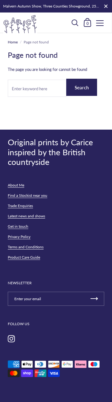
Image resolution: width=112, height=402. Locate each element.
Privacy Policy (19, 236)
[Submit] (94, 299)
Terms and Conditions (26, 247)
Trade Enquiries (20, 205)
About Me (16, 185)
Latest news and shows (26, 216)
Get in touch (18, 226)
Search (82, 87)
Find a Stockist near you (27, 195)
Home (13, 42)
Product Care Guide (24, 257)
